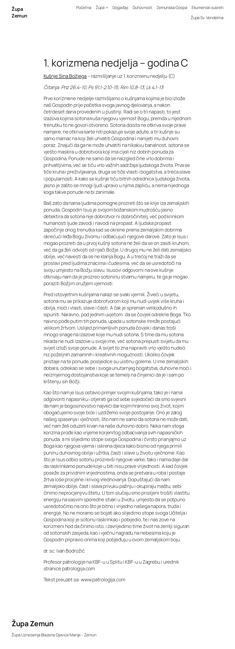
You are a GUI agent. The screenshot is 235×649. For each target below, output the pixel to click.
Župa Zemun (19, 12)
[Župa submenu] (107, 7)
